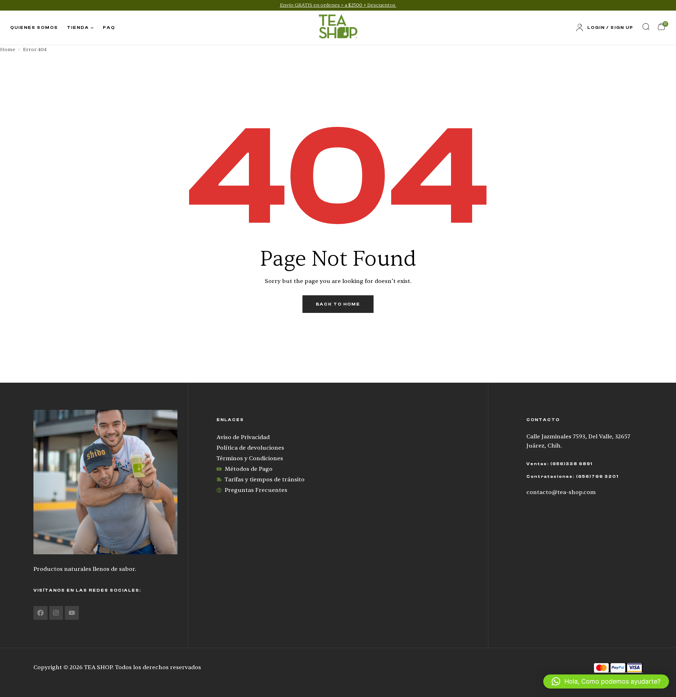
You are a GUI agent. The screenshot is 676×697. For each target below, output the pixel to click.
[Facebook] (40, 613)
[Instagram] (56, 613)
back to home (338, 304)
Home (7, 50)
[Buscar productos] (645, 26)
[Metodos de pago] (618, 667)
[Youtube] (72, 613)
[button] (606, 681)
